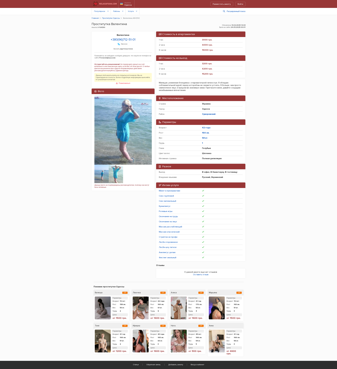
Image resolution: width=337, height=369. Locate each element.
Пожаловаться (124, 83)
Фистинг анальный (167, 257)
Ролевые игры (165, 211)
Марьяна (213, 292)
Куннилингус (164, 206)
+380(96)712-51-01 (123, 39)
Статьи (136, 364)
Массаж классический (169, 232)
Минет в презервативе (169, 190)
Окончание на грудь (168, 216)
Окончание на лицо (168, 221)
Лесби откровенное (168, 242)
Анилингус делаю (167, 252)
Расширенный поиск (236, 11)
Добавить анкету (175, 364)
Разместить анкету (222, 4)
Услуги (131, 11)
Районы (116, 11)
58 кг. (205, 138)
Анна (211, 325)
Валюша (98, 292)
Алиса (174, 292)
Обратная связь (153, 364)
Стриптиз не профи (168, 237)
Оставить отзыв (200, 274)
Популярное (99, 11)
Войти (240, 4)
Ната (173, 325)
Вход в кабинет (197, 364)
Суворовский (208, 114)
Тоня (97, 325)
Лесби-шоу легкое (168, 247)
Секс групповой (166, 196)
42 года (206, 127)
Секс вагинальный (167, 201)
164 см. (205, 132)
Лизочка (137, 292)
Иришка (136, 325)
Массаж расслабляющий (170, 226)
